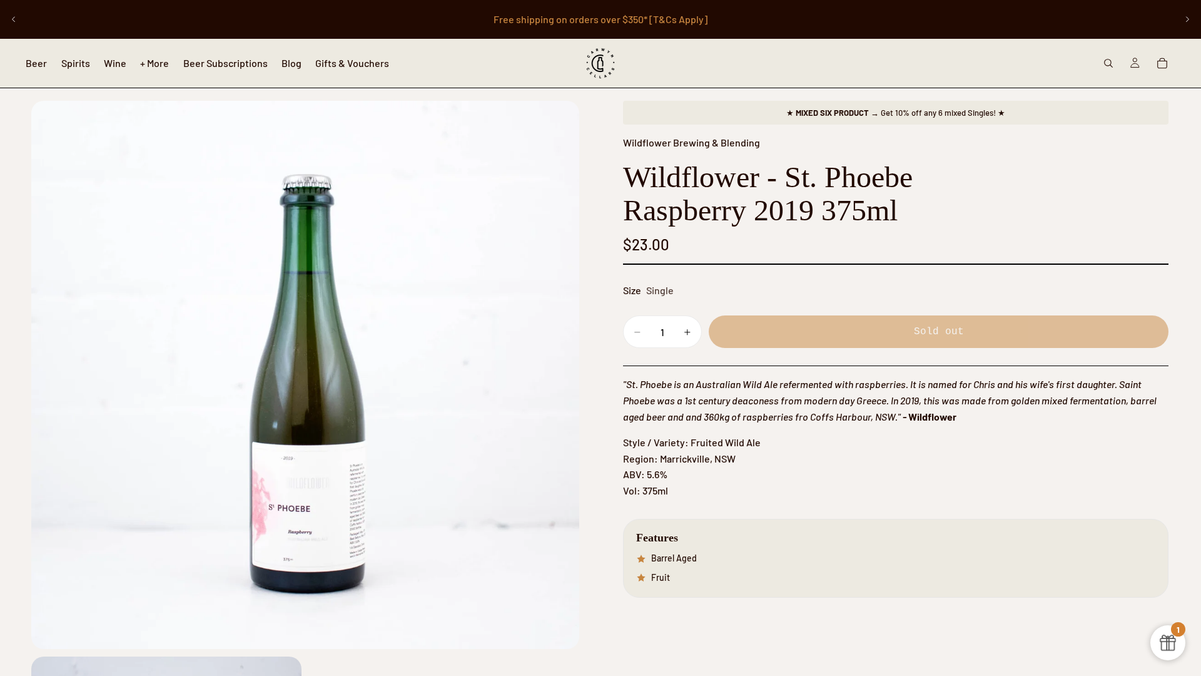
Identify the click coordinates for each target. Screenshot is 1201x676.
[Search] (1108, 63)
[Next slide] (1187, 19)
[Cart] (1162, 63)
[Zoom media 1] (305, 375)
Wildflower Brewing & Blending (691, 142)
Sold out (939, 331)
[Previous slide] (14, 19)
